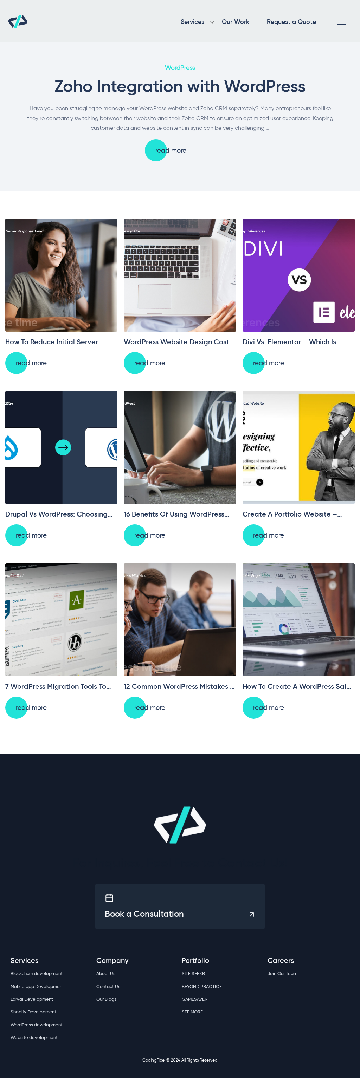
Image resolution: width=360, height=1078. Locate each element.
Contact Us (108, 986)
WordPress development (37, 1024)
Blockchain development (37, 973)
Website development (34, 1037)
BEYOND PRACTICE (202, 986)
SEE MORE (192, 1011)
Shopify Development (33, 1011)
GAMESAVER (194, 999)
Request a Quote (291, 22)
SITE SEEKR (193, 973)
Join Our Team (282, 973)
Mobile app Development (37, 986)
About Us (105, 973)
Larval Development (32, 999)
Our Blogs (106, 999)
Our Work (235, 22)
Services (192, 22)
